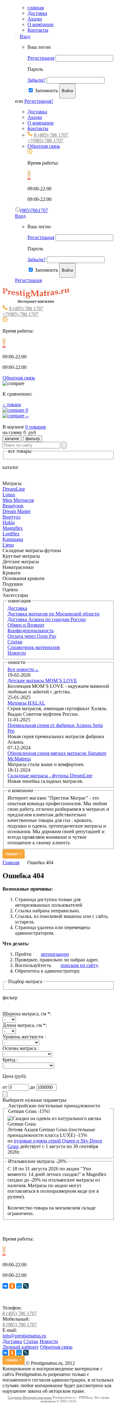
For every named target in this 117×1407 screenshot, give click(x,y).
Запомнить (46, 90)
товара (11, 404)
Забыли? (36, 80)
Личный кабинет (20, 1347)
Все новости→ (23, 669)
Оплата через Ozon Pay (31, 636)
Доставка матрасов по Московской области (53, 613)
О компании (40, 24)
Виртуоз (11, 517)
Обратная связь (43, 146)
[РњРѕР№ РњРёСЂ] (19, 1286)
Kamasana (12, 539)
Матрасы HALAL (26, 703)
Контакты (37, 30)
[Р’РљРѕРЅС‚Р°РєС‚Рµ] (5, 1286)
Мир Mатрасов (18, 500)
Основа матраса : (20, 1048)
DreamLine (13, 489)
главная (35, 7)
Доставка (37, 13)
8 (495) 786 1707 (51, 135)
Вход (25, 36)
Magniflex (12, 528)
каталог (12, 438)
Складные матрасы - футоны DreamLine (49, 775)
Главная (10, 862)
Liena (8, 544)
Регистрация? (38, 101)
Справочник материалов (33, 647)
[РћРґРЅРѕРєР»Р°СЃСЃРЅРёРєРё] (12, 1286)
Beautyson (12, 505)
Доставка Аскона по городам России (46, 619)
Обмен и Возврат (25, 625)
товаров (35, 426)
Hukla (8, 522)
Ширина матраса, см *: (26, 1013)
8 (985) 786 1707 (19, 1324)
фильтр (33, 438)
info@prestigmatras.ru (24, 1335)
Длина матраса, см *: (24, 1025)
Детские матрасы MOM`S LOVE (42, 680)
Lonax (8, 494)
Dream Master (16, 511)
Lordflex (11, 533)
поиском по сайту (79, 965)
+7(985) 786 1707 (45, 140)
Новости (16, 653)
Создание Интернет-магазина (30, 1397)
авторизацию (55, 954)
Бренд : (10, 1059)
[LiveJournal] (26, 1286)
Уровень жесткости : (24, 1036)
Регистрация (40, 58)
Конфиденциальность (30, 630)
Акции (34, 18)
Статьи (14, 641)
